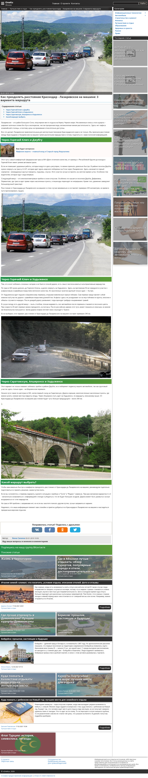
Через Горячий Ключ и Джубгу (18, 110)
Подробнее (105, 607)
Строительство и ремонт (125, 18)
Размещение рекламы (57, 761)
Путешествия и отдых (8, 576)
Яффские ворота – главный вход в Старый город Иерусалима (42, 152)
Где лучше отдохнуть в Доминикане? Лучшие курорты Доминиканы (17, 618)
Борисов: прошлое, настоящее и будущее (74, 616)
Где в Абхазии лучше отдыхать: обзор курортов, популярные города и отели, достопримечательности (76, 565)
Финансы (119, 20)
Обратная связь (7, 761)
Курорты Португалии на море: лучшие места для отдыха (75, 679)
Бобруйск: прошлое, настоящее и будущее (24, 638)
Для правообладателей (57, 763)
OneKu (9, 2)
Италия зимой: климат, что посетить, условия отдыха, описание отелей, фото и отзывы (50, 582)
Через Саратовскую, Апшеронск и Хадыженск (24, 115)
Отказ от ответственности (44, 776)
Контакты (75, 3)
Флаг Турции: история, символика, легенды (17, 736)
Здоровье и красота (123, 28)
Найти (143, 3)
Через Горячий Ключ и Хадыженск (19, 112)
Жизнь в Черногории (16, 559)
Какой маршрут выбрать (15, 117)
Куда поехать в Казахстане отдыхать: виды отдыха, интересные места (17, 680)
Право (117, 33)
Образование (120, 25)
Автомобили (120, 15)
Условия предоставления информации (16, 776)
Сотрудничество (54, 759)
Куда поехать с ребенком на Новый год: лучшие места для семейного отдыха (43, 699)
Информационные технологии (128, 13)
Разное (118, 31)
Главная (55, 3)
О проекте (65, 3)
